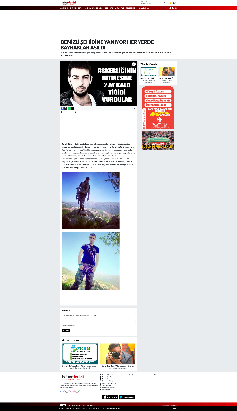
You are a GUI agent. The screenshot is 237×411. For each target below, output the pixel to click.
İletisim (133, 375)
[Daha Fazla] (72, 108)
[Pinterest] (68, 391)
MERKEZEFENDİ (131, 8)
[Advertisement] (118, 25)
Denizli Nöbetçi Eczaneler (110, 375)
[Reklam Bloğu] (158, 108)
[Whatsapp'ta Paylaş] (69, 108)
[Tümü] (135, 340)
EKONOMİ (78, 8)
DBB (106, 8)
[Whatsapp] (78, 391)
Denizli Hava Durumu (108, 377)
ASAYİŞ (63, 8)
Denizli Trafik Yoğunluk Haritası (111, 381)
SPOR (101, 8)
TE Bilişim (174, 405)
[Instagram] (72, 391)
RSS (64, 405)
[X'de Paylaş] (65, 108)
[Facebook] (62, 391)
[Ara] (170, 8)
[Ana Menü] (175, 8)
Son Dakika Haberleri (108, 387)
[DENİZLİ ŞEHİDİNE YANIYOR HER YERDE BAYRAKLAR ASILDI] (98, 83)
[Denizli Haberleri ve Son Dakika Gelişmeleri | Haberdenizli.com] (68, 2)
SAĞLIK (95, 8)
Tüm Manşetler (106, 385)
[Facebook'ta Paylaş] (62, 108)
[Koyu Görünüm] (172, 8)
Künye (156, 375)
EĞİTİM (70, 8)
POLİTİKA (87, 8)
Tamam (175, 408)
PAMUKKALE (119, 8)
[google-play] (127, 397)
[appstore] (110, 397)
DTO (111, 8)
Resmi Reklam (144, 8)
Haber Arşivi (106, 389)
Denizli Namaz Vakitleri (109, 379)
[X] (65, 391)
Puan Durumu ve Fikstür (109, 383)
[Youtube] (75, 391)
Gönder (66, 330)
